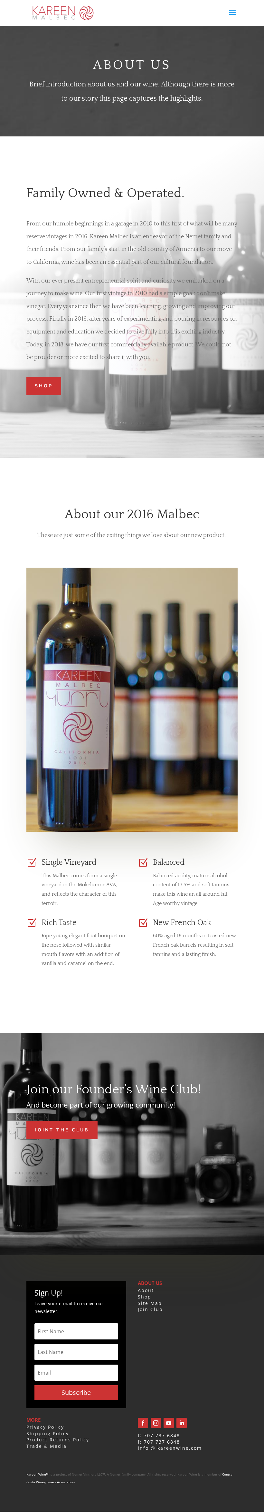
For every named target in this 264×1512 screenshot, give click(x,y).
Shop (44, 386)
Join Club (150, 1309)
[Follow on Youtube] (169, 1423)
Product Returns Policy (57, 1440)
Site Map (150, 1303)
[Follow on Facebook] (143, 1423)
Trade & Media (46, 1446)
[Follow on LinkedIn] (181, 1423)
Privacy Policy (45, 1427)
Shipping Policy (47, 1433)
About (146, 1290)
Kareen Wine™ (37, 1474)
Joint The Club (62, 1130)
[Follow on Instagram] (156, 1423)
